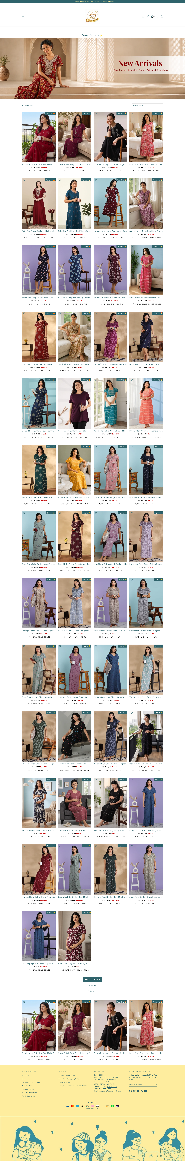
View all (92, 991)
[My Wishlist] (157, 16)
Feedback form (28, 1089)
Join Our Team (27, 1086)
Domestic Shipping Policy (67, 1075)
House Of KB (99, 1075)
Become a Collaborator (31, 1082)
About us (25, 1075)
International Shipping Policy (69, 1079)
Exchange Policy (64, 1082)
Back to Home (92, 979)
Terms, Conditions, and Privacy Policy (72, 1086)
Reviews (33, 5)
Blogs (24, 1079)
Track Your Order (45, 5)
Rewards (25, 5)
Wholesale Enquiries (29, 1093)
